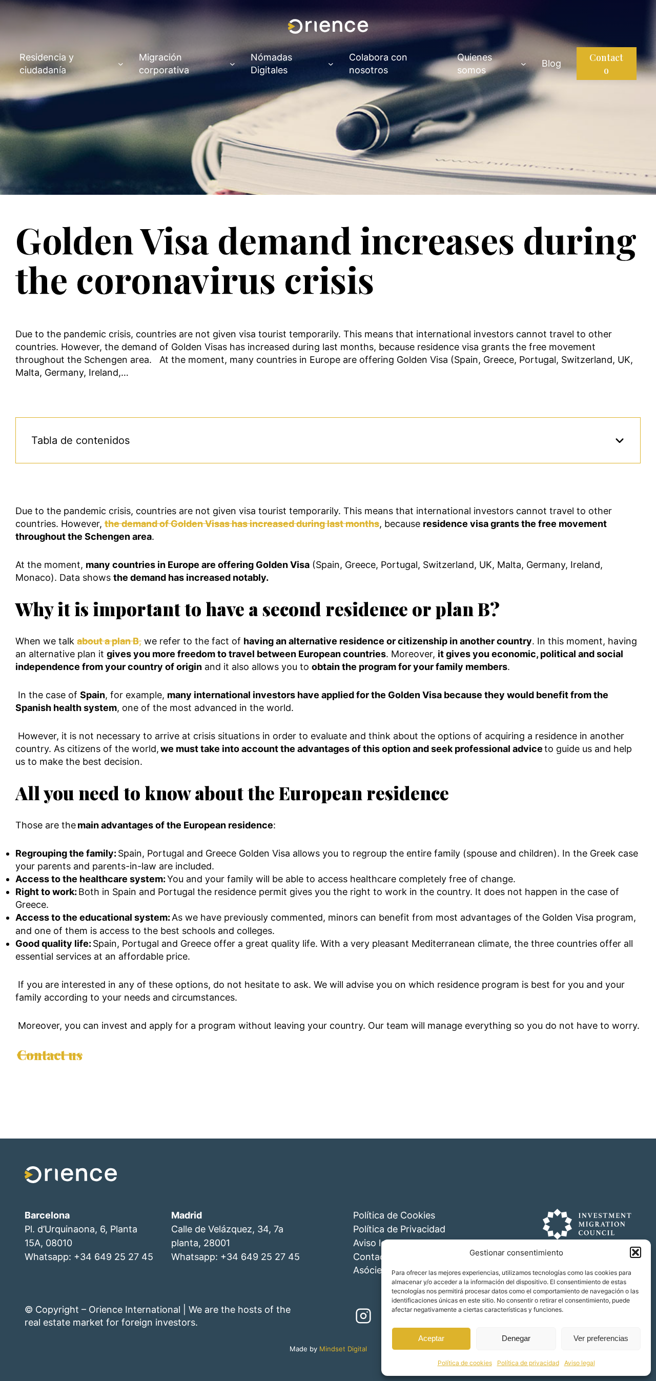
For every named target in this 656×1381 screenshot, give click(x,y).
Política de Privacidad (399, 1229)
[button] (635, 1252)
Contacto (606, 63)
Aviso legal (579, 1363)
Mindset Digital (343, 1349)
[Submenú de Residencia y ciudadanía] (121, 63)
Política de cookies (465, 1363)
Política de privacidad (528, 1363)
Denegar (516, 1338)
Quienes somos (474, 63)
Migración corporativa (164, 63)
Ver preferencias (600, 1338)
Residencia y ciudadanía (46, 63)
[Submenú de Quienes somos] (523, 63)
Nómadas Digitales (271, 63)
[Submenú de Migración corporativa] (232, 63)
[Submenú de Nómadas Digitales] (331, 63)
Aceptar (431, 1338)
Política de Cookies (394, 1215)
